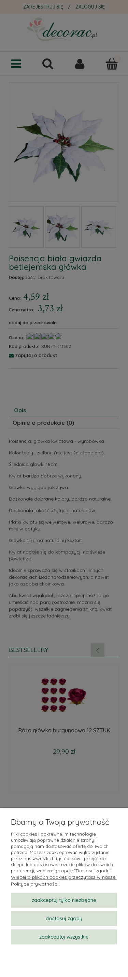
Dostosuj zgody (64, 918)
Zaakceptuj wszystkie (64, 937)
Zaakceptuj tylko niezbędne (64, 900)
